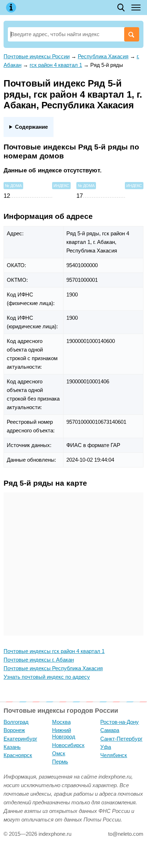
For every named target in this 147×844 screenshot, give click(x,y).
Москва (61, 722)
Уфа (105, 747)
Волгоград (16, 722)
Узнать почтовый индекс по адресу (47, 677)
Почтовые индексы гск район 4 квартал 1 (54, 651)
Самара (109, 730)
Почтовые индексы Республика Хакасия (53, 668)
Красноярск (18, 755)
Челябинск (113, 755)
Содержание (31, 127)
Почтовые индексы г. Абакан (39, 660)
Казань (12, 747)
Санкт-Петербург (121, 739)
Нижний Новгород (63, 733)
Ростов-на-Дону (119, 722)
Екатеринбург (20, 739)
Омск (58, 753)
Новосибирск (68, 745)
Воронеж (14, 730)
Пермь (60, 762)
